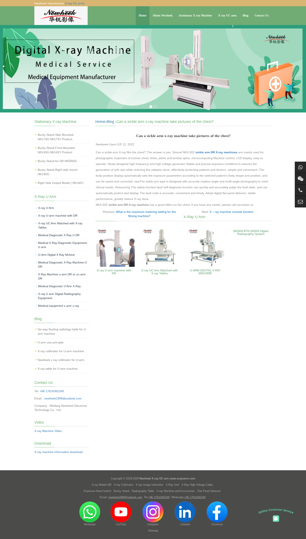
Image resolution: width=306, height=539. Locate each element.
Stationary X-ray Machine (195, 15)
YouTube (121, 524)
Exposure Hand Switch (97, 491)
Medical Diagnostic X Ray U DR (59, 235)
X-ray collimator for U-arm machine (61, 351)
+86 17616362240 (52, 391)
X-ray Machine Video (48, 431)
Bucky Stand (121, 491)
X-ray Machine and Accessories (176, 491)
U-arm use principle (50, 342)
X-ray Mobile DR (101, 484)
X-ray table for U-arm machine (58, 368)
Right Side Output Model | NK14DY (61, 183)
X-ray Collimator (123, 484)
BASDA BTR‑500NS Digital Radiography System (250, 232)
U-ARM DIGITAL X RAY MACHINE (205, 272)
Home (142, 15)
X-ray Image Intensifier (149, 484)
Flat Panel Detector (209, 491)
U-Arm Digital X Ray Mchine (56, 254)
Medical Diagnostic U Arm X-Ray (59, 286)
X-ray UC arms (75, 3)
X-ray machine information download (58, 452)
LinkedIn (185, 524)
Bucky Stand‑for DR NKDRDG (57, 161)
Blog (245, 15)
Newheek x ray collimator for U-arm (61, 360)
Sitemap (153, 530)
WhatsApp (90, 524)
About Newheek (163, 15)
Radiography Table (143, 491)
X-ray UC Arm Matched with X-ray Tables (159, 272)
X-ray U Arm (46, 208)
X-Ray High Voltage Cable (197, 484)
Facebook (217, 524)
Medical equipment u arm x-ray (58, 305)
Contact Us (262, 15)
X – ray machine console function (231, 211)
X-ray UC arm (227, 15)
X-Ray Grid (172, 484)
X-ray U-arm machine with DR (114, 272)
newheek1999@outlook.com (63, 398)
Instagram (153, 524)
